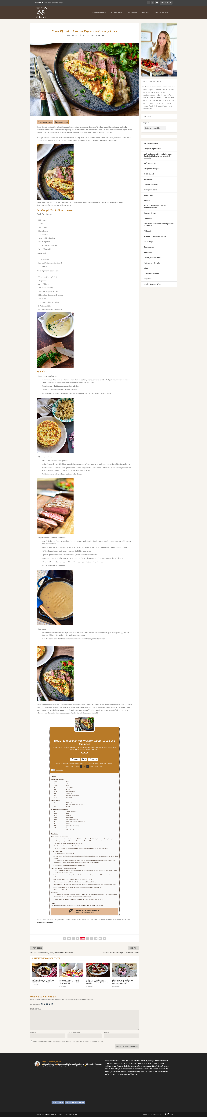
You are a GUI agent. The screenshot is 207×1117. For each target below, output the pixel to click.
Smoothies (147, 279)
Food (93, 35)
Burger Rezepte (149, 179)
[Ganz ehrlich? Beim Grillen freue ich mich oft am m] (94, 1074)
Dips (153, 1066)
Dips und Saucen (150, 213)
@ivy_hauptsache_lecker (87, 912)
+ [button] (87, 766)
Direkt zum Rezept (45, 122)
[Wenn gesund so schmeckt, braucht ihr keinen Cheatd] (94, 1084)
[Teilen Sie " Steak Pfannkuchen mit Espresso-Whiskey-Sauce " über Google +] (73, 938)
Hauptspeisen (149, 247)
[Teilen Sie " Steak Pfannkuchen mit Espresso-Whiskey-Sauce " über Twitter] (69, 938)
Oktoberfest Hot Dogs (45, 922)
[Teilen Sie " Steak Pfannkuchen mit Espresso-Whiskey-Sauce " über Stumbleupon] (96, 938)
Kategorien (145, 123)
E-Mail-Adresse (73, 1033)
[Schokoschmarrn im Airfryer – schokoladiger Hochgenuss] (44, 970)
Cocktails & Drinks (151, 185)
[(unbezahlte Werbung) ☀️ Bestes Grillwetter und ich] (77, 1084)
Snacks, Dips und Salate (152, 284)
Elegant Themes (50, 1114)
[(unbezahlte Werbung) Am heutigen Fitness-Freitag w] (60, 1074)
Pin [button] (85, 759)
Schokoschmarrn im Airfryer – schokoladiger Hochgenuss (44, 981)
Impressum (148, 252)
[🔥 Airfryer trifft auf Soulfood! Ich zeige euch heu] (42, 1074)
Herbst (98, 35)
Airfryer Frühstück (151, 143)
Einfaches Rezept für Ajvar (53, 3)
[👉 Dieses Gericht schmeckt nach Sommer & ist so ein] (77, 1094)
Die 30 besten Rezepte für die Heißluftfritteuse (155, 207)
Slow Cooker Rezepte (151, 274)
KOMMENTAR (35, 1009)
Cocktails (124, 1069)
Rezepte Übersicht (99, 12)
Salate (146, 268)
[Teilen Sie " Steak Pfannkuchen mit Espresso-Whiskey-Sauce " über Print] (104, 938)
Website (106, 1033)
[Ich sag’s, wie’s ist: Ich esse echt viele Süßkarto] (60, 1094)
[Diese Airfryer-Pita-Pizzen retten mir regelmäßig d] (42, 1094)
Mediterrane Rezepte (152, 263)
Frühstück (147, 231)
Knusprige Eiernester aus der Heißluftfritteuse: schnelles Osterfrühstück (69, 982)
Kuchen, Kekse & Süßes (152, 258)
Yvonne (77, 35)
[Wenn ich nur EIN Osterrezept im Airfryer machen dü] (94, 1094)
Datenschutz (148, 195)
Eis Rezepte (145, 12)
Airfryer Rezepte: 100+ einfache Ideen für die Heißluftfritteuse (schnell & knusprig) (158, 156)
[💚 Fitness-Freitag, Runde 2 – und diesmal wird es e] (42, 1084)
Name (33, 1033)
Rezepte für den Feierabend (114, 1071)
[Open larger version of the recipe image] (84, 724)
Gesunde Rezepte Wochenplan (155, 236)
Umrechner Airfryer (161, 12)
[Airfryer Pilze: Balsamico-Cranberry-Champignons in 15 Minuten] (98, 970)
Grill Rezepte (149, 242)
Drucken (75, 759)
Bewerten (94, 759)
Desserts (147, 200)
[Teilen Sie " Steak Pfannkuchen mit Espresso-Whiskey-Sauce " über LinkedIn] (87, 938)
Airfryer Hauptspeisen (152, 149)
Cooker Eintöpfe (114, 1069)
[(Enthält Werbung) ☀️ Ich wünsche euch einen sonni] (60, 1084)
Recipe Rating (35, 1004)
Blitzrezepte (132, 12)
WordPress (73, 1114)
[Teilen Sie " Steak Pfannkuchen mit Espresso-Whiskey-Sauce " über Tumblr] (77, 938)
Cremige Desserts (150, 190)
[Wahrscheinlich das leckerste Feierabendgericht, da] (77, 1074)
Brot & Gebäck (149, 174)
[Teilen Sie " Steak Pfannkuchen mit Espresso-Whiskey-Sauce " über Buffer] (91, 938)
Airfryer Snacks (149, 163)
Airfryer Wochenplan (152, 169)
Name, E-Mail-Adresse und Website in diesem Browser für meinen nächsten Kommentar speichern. (68, 1041)
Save (83, 938)
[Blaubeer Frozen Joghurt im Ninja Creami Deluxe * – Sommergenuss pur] (124, 970)
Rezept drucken (62, 122)
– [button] (81, 766)
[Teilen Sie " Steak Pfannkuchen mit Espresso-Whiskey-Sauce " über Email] (100, 938)
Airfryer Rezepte (117, 12)
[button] (81, 753)
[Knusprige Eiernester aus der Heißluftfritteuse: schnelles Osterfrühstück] (71, 970)
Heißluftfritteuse (110, 1066)
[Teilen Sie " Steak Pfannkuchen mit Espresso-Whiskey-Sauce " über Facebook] (65, 938)
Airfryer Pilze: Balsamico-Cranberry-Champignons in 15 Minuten (97, 982)
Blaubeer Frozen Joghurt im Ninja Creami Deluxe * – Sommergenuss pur (122, 982)
